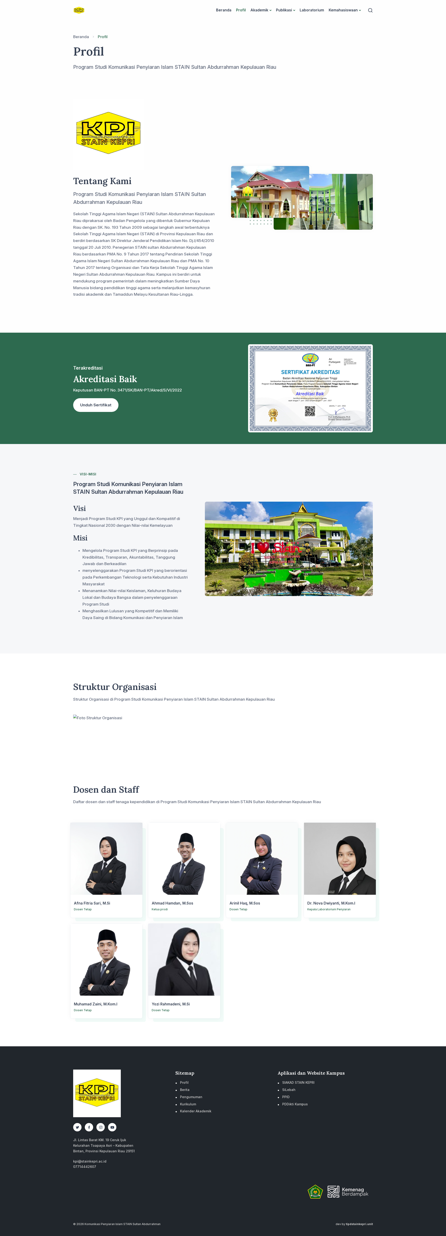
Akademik (259, 10)
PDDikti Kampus (295, 1104)
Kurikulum (188, 1104)
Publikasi (284, 10)
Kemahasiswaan (343, 10)
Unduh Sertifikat (96, 405)
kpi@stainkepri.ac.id (89, 1161)
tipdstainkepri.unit (359, 1224)
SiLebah (288, 1090)
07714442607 (84, 1167)
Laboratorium (312, 10)
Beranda (223, 10)
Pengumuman (191, 1097)
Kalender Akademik (195, 1111)
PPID (286, 1097)
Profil (241, 10)
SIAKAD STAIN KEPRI (298, 1082)
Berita (185, 1090)
